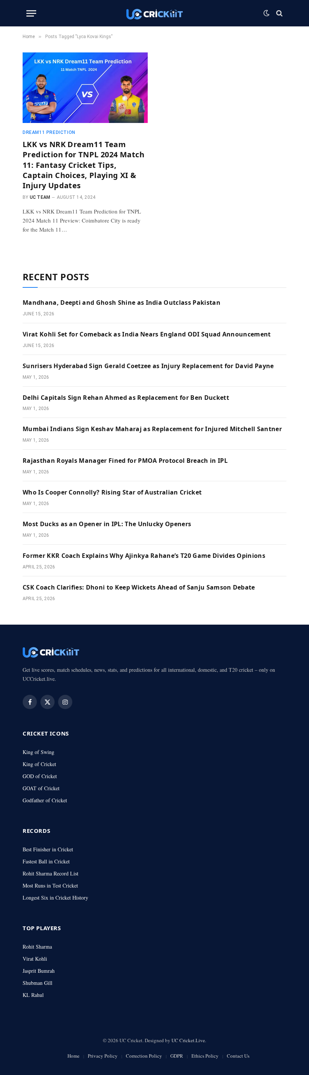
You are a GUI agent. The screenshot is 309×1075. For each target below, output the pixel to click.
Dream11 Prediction (49, 132)
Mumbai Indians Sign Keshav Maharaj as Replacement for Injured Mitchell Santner (152, 429)
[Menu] (31, 13)
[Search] (279, 13)
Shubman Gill (37, 982)
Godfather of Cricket (45, 800)
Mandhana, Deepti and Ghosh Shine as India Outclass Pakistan (121, 302)
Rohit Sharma (37, 946)
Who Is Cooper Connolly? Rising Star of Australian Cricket (112, 492)
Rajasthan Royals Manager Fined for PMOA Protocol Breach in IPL (125, 460)
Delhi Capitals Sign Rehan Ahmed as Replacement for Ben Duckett (126, 397)
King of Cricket (39, 764)
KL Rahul (33, 994)
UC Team (40, 197)
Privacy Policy (103, 1055)
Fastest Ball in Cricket (46, 861)
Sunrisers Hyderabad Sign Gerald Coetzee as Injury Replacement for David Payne (148, 366)
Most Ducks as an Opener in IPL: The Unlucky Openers (107, 524)
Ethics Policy (205, 1055)
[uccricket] (154, 13)
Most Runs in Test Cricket (50, 885)
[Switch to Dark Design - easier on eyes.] (266, 13)
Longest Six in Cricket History (55, 897)
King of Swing (38, 752)
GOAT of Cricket (41, 788)
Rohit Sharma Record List (50, 873)
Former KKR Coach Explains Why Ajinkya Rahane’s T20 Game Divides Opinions (144, 555)
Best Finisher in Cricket (48, 849)
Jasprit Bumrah (39, 970)
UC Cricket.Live (188, 1040)
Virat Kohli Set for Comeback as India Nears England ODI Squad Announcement (147, 334)
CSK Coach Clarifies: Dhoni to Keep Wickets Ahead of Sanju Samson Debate (139, 587)
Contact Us (238, 1055)
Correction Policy (144, 1055)
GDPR (176, 1055)
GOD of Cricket (40, 776)
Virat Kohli (35, 958)
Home (73, 1055)
